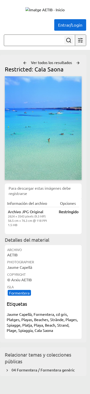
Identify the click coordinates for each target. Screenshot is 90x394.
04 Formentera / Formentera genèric (42, 369)
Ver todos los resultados (52, 62)
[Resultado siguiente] (78, 63)
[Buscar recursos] (68, 40)
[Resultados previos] (25, 63)
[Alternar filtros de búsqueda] (80, 40)
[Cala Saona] (43, 128)
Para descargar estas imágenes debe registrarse (40, 191)
